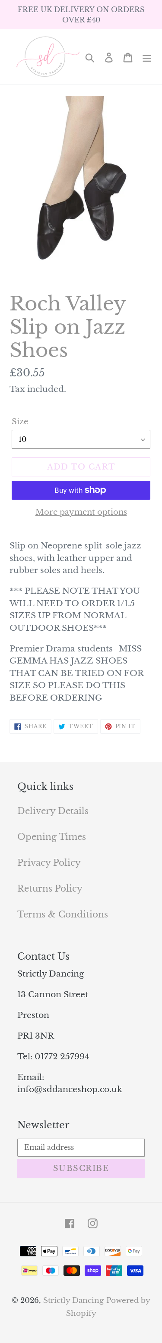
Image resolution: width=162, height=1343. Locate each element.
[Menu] (146, 57)
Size (20, 421)
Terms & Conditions (62, 914)
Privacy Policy (49, 863)
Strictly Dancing (73, 1300)
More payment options (81, 512)
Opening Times (51, 837)
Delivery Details (53, 811)
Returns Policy (50, 888)
